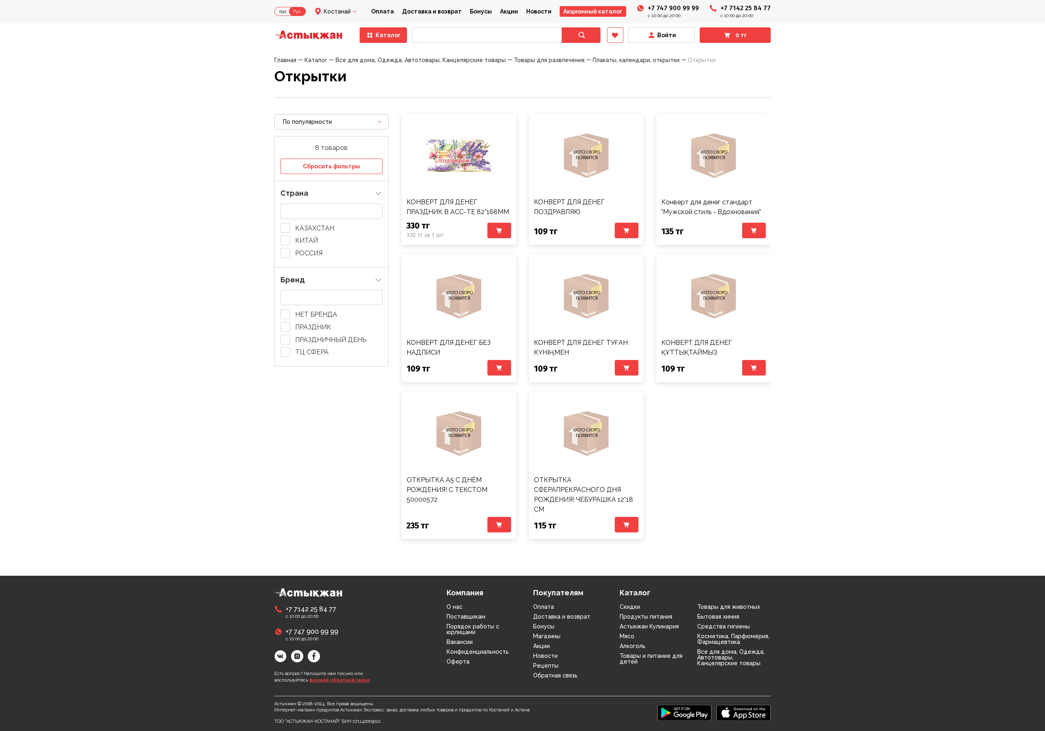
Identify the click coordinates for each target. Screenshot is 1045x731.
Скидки (630, 607)
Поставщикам (466, 616)
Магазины (546, 636)
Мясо (627, 636)
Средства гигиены (723, 626)
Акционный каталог (593, 11)
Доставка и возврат (432, 11)
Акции (509, 11)
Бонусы (481, 11)
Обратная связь (555, 675)
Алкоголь (632, 646)
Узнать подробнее (459, 155)
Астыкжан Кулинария (649, 626)
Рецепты (545, 665)
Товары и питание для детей (651, 658)
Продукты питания (646, 616)
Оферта (458, 661)
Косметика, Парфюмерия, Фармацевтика (733, 639)
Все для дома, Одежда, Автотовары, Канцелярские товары (731, 657)
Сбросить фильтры (331, 166)
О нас (454, 607)
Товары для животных (728, 607)
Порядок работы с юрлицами (473, 629)
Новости (538, 11)
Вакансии (460, 642)
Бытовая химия (718, 616)
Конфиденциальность (478, 652)
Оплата (382, 11)
